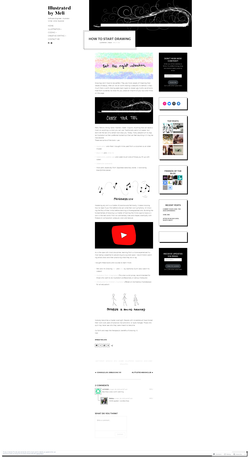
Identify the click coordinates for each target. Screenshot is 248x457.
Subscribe (173, 82)
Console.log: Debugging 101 (109, 372)
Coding (51, 32)
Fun (116, 361)
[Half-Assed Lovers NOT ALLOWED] (178, 139)
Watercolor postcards (104, 164)
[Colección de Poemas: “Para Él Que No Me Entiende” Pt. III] (168, 139)
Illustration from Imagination (107, 275)
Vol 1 (114, 269)
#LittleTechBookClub (141, 372)
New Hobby (148, 361)
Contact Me (54, 39)
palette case (110, 157)
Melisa (110, 42)
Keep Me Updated (173, 266)
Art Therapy (100, 361)
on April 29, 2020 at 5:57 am (118, 389)
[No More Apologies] (168, 150)
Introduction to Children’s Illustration (110, 282)
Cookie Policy (40, 453)
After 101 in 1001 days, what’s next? (171, 219)
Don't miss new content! (173, 59)
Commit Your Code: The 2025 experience (172, 210)
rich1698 (105, 389)
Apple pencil (101, 146)
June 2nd (166, 215)
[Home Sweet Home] (178, 150)
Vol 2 (122, 269)
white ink (110, 153)
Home (50, 26)
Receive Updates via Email (173, 255)
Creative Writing (56, 36)
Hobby (122, 361)
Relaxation (124, 364)
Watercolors (100, 157)
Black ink (99, 153)
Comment (120, 434)
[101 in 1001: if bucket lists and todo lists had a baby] (168, 128)
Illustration (54, 29)
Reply (151, 389)
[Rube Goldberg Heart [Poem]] (178, 128)
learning (139, 361)
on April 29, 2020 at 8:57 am (123, 398)
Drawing (110, 361)
